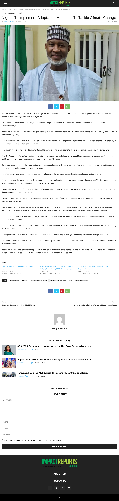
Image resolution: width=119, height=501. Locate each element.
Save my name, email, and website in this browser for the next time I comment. (34, 440)
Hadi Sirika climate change (39, 280)
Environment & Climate (15, 9)
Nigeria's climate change (58, 280)
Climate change (14, 280)
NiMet (70, 280)
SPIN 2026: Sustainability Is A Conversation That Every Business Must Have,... (55, 346)
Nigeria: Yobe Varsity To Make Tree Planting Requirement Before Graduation (54, 359)
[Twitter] (56, 106)
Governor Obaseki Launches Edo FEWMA (18, 305)
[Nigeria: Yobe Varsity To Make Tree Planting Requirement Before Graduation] (9, 363)
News (19, 13)
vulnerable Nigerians (81, 280)
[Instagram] (56, 488)
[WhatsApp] (67, 106)
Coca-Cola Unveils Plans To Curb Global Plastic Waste (95, 305)
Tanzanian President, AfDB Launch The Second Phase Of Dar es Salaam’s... (53, 373)
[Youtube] (69, 488)
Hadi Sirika (25, 280)
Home (4, 9)
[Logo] (59, 467)
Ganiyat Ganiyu (9, 22)
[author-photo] (59, 325)
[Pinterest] (62, 106)
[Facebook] (50, 106)
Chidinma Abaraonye (25, 349)
